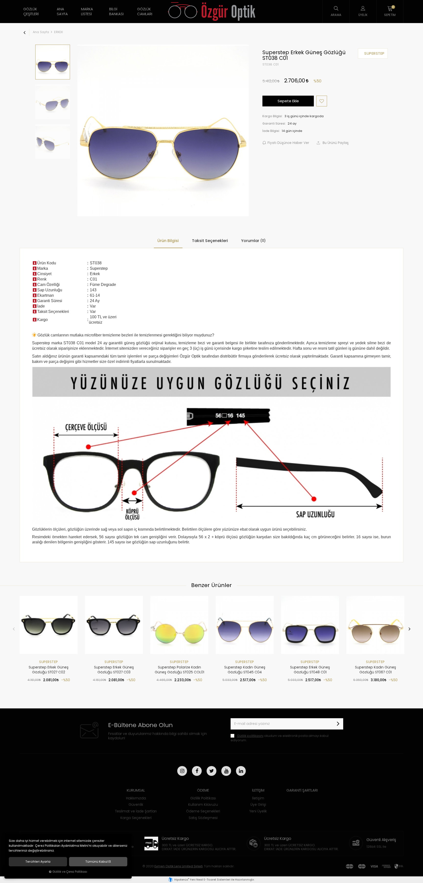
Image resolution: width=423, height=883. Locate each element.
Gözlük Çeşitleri (31, 11)
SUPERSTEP (48, 662)
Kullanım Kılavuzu (203, 804)
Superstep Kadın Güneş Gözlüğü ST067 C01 (375, 669)
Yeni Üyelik (258, 811)
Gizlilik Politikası (203, 798)
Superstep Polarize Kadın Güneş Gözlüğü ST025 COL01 (179, 669)
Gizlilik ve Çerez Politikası (69, 871)
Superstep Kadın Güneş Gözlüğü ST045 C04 (244, 669)
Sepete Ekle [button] (288, 101)
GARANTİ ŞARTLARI (302, 790)
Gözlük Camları (144, 11)
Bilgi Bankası (116, 11)
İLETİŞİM (258, 790)
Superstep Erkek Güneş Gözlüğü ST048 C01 (310, 669)
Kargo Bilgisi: (272, 116)
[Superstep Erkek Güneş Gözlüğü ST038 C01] (163, 130)
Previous (13, 628)
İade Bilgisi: (271, 130)
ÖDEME (203, 790)
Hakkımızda (136, 798)
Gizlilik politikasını (250, 735)
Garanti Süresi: (274, 123)
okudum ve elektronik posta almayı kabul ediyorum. (280, 738)
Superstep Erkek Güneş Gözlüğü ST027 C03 (114, 669)
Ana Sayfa (62, 11)
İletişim (258, 798)
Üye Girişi (258, 804)
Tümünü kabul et (98, 861)
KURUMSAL (136, 790)
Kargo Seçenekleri (136, 817)
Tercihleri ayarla (37, 861)
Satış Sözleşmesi (203, 817)
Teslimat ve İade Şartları (136, 811)
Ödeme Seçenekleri (203, 811)
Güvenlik (136, 804)
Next (409, 628)
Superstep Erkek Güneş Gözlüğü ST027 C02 (49, 669)
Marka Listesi (87, 11)
